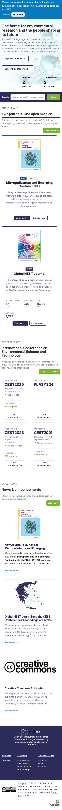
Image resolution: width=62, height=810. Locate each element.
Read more (11, 570)
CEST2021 (43, 432)
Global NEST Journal (29, 274)
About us (42, 760)
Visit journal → (22, 218)
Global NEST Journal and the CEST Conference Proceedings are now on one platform (29, 620)
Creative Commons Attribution (25, 688)
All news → (53, 503)
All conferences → (49, 372)
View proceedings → (15, 415)
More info (6, 9)
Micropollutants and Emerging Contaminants (29, 184)
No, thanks (18, 14)
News (41, 763)
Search (53, 97)
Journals (6, 760)
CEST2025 (14, 384)
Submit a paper (39, 218)
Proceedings (23, 769)
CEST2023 (14, 432)
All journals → (51, 130)
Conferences (23, 760)
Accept (6, 14)
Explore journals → (15, 58)
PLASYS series (24, 766)
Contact (42, 766)
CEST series (23, 763)
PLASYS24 (43, 384)
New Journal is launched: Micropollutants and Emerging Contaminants (25, 548)
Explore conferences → (18, 68)
